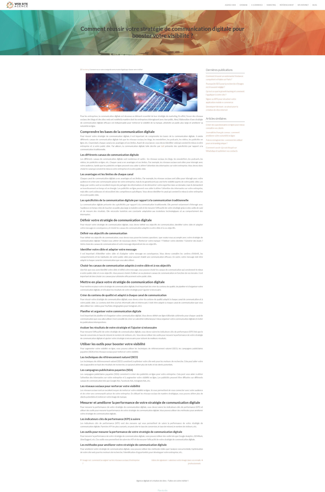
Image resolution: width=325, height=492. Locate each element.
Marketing (271, 5)
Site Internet (303, 5)
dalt (162, 146)
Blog (315, 5)
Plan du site (162, 490)
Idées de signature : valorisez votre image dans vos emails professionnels (176, 462)
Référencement (287, 5)
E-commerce (257, 5)
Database (244, 5)
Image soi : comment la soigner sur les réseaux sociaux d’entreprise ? (111, 462)
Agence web (230, 5)
